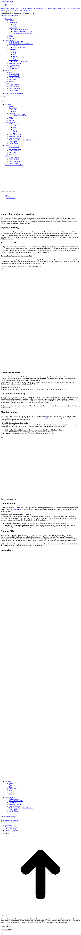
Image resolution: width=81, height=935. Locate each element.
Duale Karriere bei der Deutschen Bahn (21, 808)
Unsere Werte (13, 788)
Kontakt (11, 794)
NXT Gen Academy (15, 804)
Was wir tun (8, 781)
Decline (4, 929)
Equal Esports (13, 810)
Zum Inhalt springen (7, 1)
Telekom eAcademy (15, 806)
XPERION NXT (14, 802)
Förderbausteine (14, 799)
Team (10, 785)
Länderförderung (14, 811)
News (10, 790)
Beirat (10, 787)
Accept (9, 929)
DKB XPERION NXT (16, 801)
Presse (11, 792)
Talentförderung (10, 797)
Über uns (11, 783)
